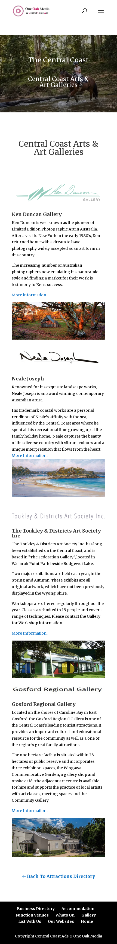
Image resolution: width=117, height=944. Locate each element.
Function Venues (32, 915)
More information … (31, 295)
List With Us (29, 921)
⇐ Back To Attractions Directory (58, 876)
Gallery (88, 915)
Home (87, 921)
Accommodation (77, 908)
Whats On (65, 915)
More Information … (31, 455)
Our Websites (61, 921)
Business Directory (36, 908)
